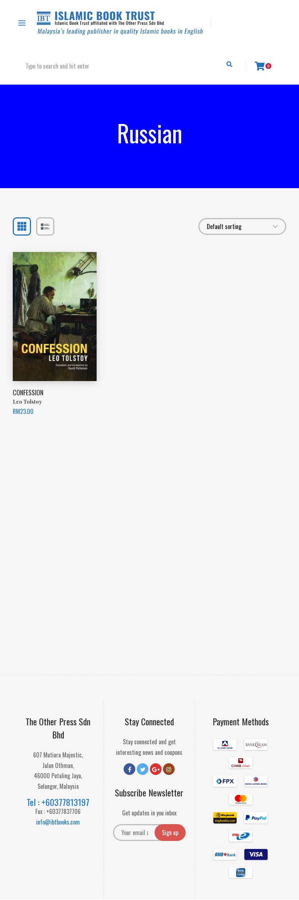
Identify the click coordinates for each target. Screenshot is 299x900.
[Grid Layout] (22, 226)
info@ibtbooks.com (58, 822)
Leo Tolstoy (27, 401)
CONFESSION (28, 392)
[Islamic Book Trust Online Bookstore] (119, 23)
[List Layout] (45, 226)
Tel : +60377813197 (58, 801)
